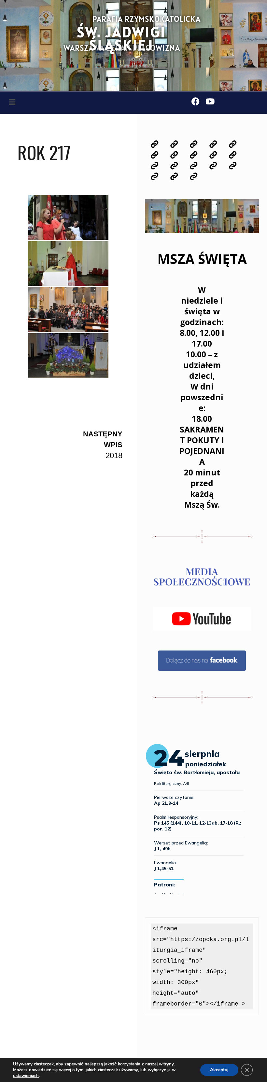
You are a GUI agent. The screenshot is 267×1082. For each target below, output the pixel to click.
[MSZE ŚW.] (154, 155)
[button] (12, 102)
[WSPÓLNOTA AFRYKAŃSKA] (154, 176)
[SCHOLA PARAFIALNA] (193, 165)
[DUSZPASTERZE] (232, 144)
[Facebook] (195, 101)
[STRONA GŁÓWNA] (154, 144)
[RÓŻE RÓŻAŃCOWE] (213, 155)
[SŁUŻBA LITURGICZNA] (232, 155)
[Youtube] (210, 101)
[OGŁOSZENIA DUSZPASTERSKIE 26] (174, 144)
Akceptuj (219, 1070)
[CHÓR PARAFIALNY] (174, 165)
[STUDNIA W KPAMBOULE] (193, 176)
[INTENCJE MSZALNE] (193, 144)
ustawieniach (26, 1076)
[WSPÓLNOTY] (193, 155)
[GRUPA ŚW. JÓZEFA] (232, 165)
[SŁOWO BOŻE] (213, 144)
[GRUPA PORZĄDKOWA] (213, 165)
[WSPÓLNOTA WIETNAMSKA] (174, 176)
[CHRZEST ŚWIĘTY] (174, 155)
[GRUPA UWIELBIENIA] (154, 165)
